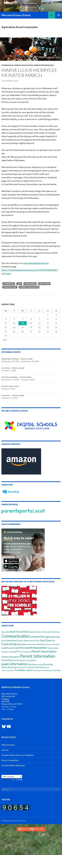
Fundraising (7, 65)
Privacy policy (37, 837)
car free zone (45, 632)
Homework (41, 644)
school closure (39, 667)
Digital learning (52, 636)
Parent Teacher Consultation (24, 660)
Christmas (55, 632)
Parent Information (44, 65)
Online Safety (53, 648)
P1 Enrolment (25, 652)
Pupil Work (32, 664)
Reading (40, 664)
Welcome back (8, 745)
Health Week (31, 644)
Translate (19, 779)
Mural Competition (10, 760)
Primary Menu (58, 15)
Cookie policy (24, 837)
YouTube (56, 670)
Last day (5, 750)
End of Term (35, 640)
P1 (17, 651)
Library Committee (53, 644)
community (9, 284)
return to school (26, 667)
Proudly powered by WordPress (13, 821)
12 (22, 323)
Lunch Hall (13, 647)
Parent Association (23, 65)
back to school (18, 631)
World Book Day (47, 670)
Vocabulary (37, 670)
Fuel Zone (45, 640)
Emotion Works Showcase (13, 765)
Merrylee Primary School (15, 15)
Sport (47, 667)
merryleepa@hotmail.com (36, 263)
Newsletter (40, 647)
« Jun (4, 340)
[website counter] (15, 807)
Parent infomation (10, 656)
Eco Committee (8, 640)
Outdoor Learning (8, 652)
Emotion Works (22, 640)
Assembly (5, 632)
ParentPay (6, 660)
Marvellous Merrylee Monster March (29, 72)
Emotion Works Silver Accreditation (17, 755)
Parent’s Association (29, 287)
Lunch (4, 647)
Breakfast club (34, 632)
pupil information (14, 664)
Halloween (45, 284)
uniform (29, 670)
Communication (15, 636)
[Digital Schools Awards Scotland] (31, 424)
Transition (20, 670)
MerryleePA (26, 647)
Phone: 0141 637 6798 (11, 704)
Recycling (48, 664)
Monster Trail (10, 287)
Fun (19, 284)
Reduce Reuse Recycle (10, 667)
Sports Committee (7, 670)
